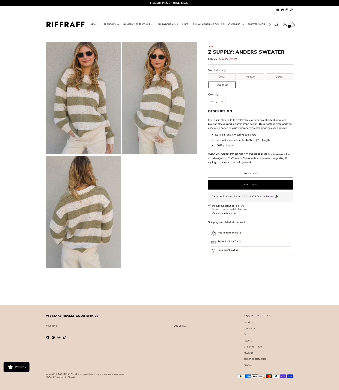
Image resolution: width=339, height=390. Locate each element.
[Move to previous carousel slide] (282, 293)
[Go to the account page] (283, 24)
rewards (248, 353)
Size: (217, 70)
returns (248, 340)
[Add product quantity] (211, 101)
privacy (248, 365)
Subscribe (180, 326)
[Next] (270, 24)
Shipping (213, 222)
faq (246, 334)
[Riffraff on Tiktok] (291, 9)
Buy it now (250, 184)
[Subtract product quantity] (222, 101)
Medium (250, 77)
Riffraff (66, 374)
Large (279, 77)
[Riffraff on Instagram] (287, 9)
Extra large (221, 85)
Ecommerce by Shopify (64, 377)
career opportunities (255, 359)
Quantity (213, 94)
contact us (249, 328)
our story (249, 322)
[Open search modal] (276, 24)
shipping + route (253, 346)
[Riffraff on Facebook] (277, 9)
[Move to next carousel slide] (290, 293)
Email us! (233, 249)
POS (48, 377)
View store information (224, 213)
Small (221, 77)
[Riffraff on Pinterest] (282, 9)
